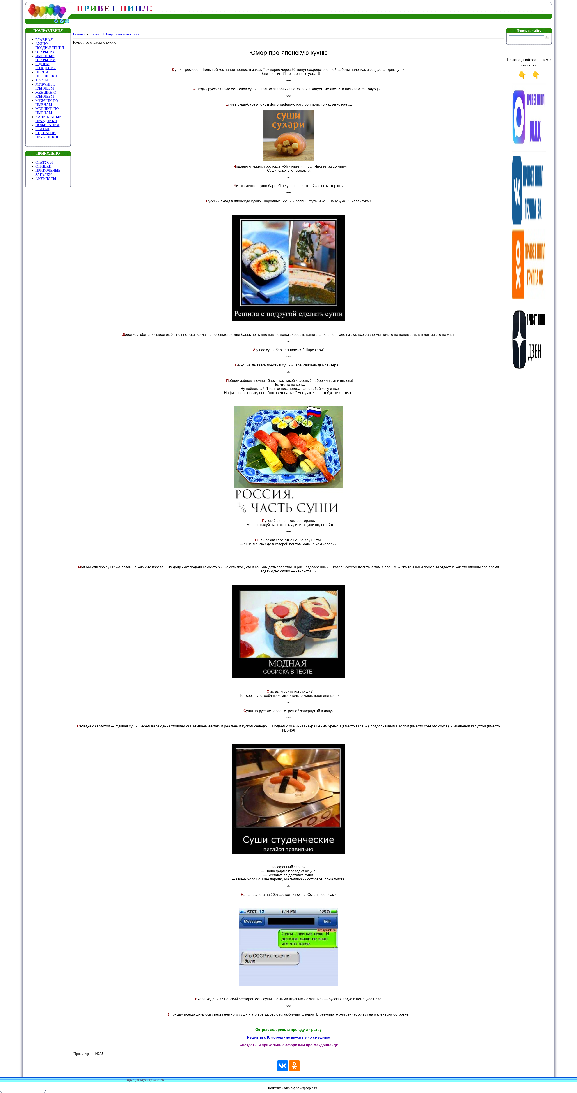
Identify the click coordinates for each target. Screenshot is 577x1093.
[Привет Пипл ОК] (529, 298)
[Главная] (56, 23)
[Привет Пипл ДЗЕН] (529, 371)
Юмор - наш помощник (121, 34)
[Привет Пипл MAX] (529, 151)
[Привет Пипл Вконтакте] (529, 224)
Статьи (94, 34)
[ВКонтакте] (282, 1065)
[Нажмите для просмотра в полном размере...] (288, 320)
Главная (79, 34)
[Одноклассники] (294, 1065)
